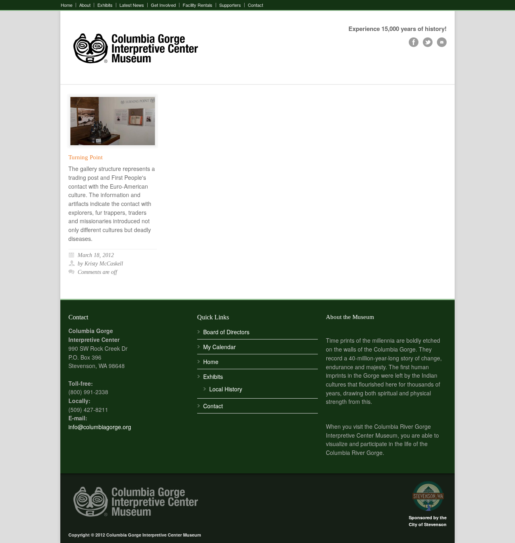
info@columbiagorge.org (99, 427)
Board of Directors (226, 332)
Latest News (131, 5)
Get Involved (163, 5)
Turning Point (85, 157)
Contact (255, 5)
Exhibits (105, 5)
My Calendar (219, 347)
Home (66, 5)
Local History (225, 389)
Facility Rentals (197, 5)
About (85, 5)
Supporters (230, 5)
